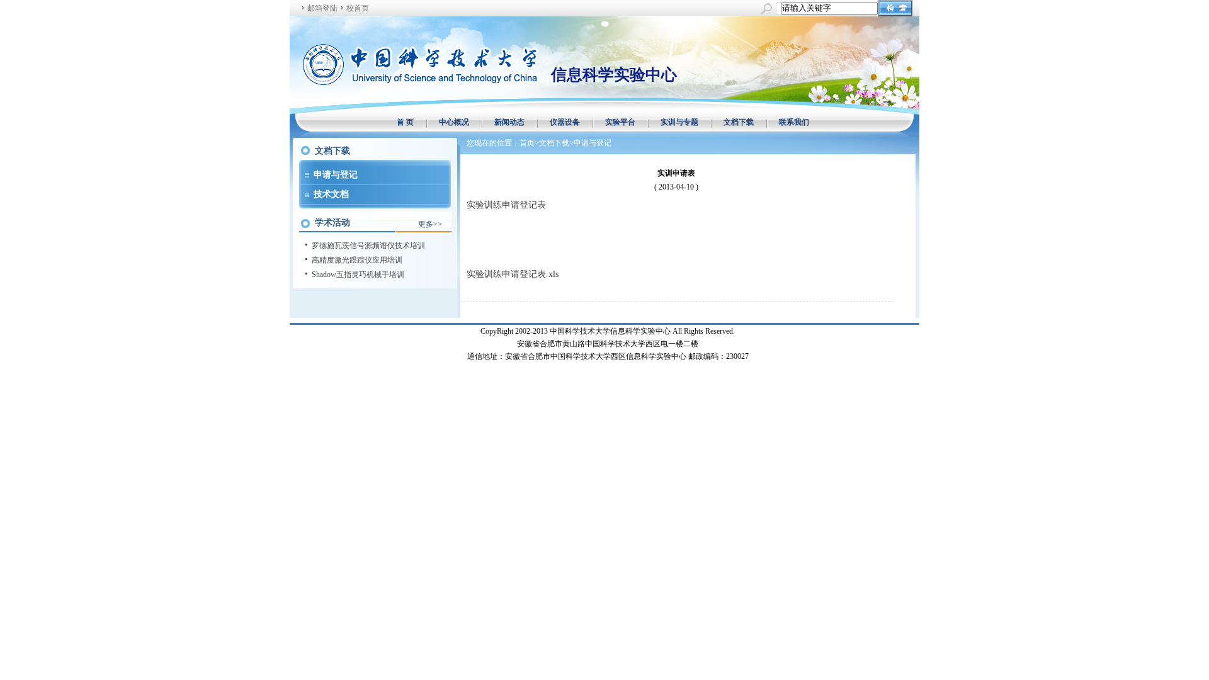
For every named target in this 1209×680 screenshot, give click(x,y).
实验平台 (620, 122)
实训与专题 (679, 122)
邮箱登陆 (322, 8)
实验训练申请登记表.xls (513, 274)
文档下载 (739, 122)
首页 (527, 143)
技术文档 (331, 194)
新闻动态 (509, 122)
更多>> (430, 224)
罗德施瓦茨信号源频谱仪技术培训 (368, 245)
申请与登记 (336, 174)
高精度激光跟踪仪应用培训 (357, 260)
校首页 (357, 8)
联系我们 (794, 122)
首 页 (405, 122)
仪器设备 (565, 122)
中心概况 (454, 122)
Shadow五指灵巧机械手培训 (358, 274)
